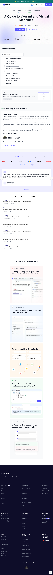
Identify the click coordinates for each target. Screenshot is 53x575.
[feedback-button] (50, 572)
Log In (41, 4)
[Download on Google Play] (47, 540)
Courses (19, 10)
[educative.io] (7, 4)
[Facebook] (20, 563)
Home (14, 10)
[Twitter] (27, 563)
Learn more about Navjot (9, 145)
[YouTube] (30, 563)
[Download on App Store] (47, 537)
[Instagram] (33, 563)
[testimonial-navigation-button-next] (51, 178)
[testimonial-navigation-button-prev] (1, 178)
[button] (1, 4)
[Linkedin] (23, 563)
